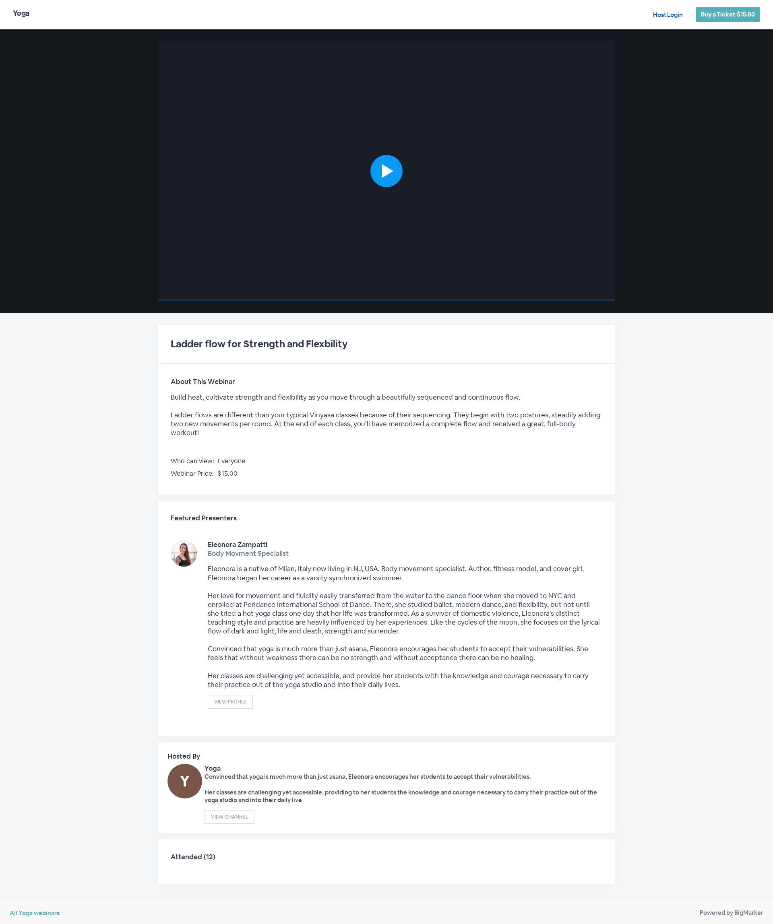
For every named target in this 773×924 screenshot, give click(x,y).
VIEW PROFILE (230, 702)
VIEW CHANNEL (229, 817)
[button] (386, 171)
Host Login (668, 15)
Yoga (213, 768)
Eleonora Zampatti (237, 544)
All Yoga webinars (35, 913)
